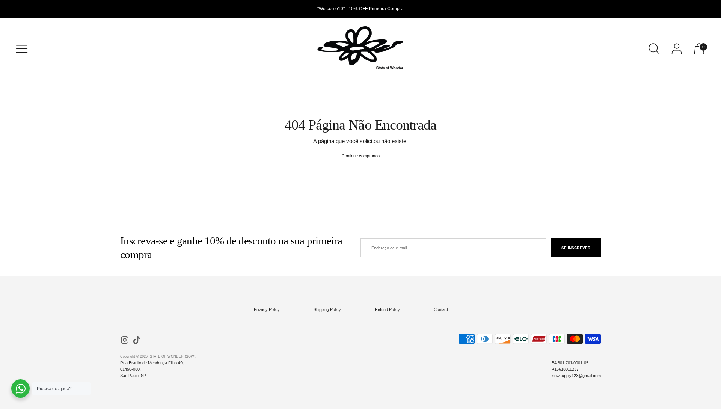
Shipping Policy (327, 309)
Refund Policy (387, 309)
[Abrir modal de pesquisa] (654, 48)
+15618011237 (565, 369)
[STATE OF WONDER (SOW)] (360, 49)
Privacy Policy (267, 309)
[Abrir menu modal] (21, 48)
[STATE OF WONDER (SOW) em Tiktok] (136, 340)
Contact (441, 309)
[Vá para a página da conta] (676, 48)
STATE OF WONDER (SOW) (172, 356)
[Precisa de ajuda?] (20, 388)
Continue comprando (361, 156)
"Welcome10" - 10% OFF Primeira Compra (360, 8)
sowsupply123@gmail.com (576, 375)
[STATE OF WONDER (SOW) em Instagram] (124, 340)
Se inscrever (575, 248)
